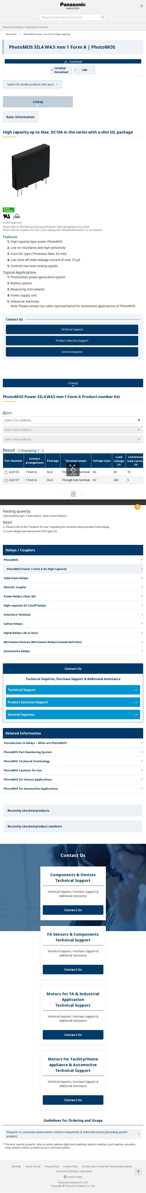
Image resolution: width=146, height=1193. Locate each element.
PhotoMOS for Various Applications (28, 779)
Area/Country (75, 1177)
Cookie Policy (70, 1166)
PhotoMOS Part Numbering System (28, 752)
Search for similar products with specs (30, 84)
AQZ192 (14, 472)
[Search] (102, 17)
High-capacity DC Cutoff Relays (25, 605)
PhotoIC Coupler (15, 587)
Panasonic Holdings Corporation (74, 1171)
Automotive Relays (17, 651)
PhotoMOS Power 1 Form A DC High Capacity (37, 569)
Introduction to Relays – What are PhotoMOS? (35, 743)
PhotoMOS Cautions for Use (23, 770)
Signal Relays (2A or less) (21, 633)
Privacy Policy (52, 1166)
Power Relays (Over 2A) (20, 596)
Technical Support (72, 329)
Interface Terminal (17, 614)
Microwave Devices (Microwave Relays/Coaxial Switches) (43, 642)
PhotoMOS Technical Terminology (27, 761)
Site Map (16, 1166)
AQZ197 (14, 480)
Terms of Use (32, 1166)
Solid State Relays (16, 578)
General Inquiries (72, 352)
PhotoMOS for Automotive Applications (31, 788)
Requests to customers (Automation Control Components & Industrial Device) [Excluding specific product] (67, 1134)
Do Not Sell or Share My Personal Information (107, 1166)
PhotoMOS (11, 34)
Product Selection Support (72, 340)
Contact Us (73, 910)
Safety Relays (13, 624)
